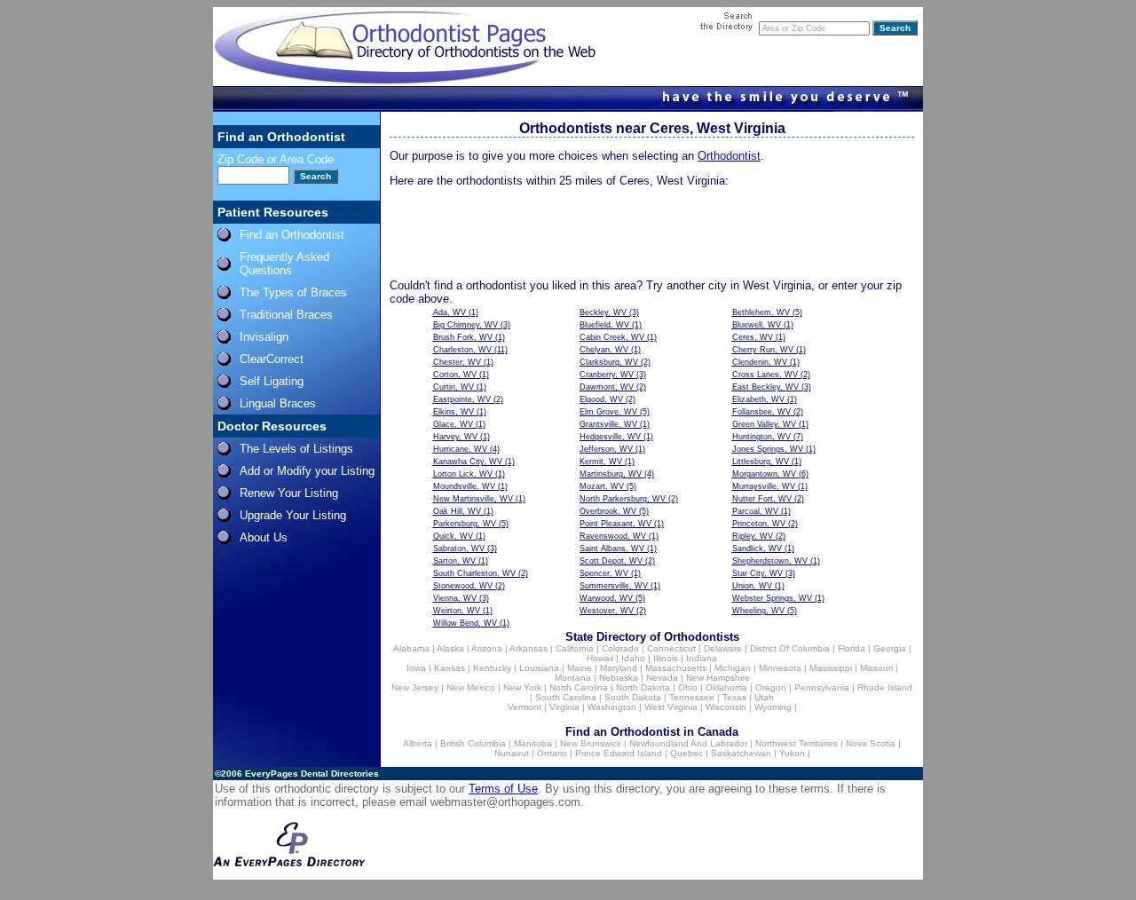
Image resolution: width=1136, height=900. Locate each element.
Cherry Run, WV (762, 349)
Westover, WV (607, 610)
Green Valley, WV (764, 424)
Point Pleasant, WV (615, 523)
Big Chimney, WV (465, 324)
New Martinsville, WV (473, 498)
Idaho (633, 658)
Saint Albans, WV (612, 548)
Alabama (411, 648)
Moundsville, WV (464, 486)
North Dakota (643, 687)
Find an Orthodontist (292, 234)
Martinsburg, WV (611, 474)
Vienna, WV (455, 598)
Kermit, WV (601, 461)
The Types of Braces (293, 292)
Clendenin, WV (759, 362)
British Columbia (473, 743)
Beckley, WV (603, 312)
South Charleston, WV (474, 573)
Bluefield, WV (604, 324)
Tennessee (691, 697)
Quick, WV (453, 536)
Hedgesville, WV (610, 436)
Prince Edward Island (618, 753)
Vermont (524, 707)
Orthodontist (729, 155)
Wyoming (773, 707)
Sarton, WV (454, 561)
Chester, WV (457, 362)
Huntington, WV (761, 436)
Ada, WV (449, 312)
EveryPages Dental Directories (312, 773)
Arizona (486, 648)
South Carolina (565, 697)
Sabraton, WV (459, 548)
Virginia (564, 707)
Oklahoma (726, 687)
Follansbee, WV (761, 411)
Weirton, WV (456, 610)
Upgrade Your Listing (293, 515)
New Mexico (470, 687)
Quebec (686, 753)
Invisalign (264, 336)
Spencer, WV (604, 573)
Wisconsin (726, 707)
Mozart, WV (602, 486)
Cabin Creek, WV (612, 337)
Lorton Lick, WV (463, 474)
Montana (573, 678)
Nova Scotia (870, 743)
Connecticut (671, 648)
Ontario (552, 753)
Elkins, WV (453, 411)
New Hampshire (718, 678)
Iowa (416, 668)
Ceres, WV (752, 337)
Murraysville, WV (763, 486)
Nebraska (618, 678)
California (575, 648)
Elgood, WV (601, 399)
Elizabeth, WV (758, 399)
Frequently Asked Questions (284, 263)
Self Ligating (272, 381)
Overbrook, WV (608, 511)
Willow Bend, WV (465, 623)
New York (522, 687)
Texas (734, 697)
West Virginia (671, 707)
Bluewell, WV (756, 324)
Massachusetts (675, 668)
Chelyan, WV (604, 349)
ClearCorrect (272, 359)
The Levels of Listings (296, 448)
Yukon (792, 753)
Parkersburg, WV (464, 523)
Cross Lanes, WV (765, 374)
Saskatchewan (741, 753)
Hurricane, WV (460, 449)
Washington (612, 707)
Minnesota (780, 668)
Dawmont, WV (607, 387)
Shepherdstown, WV (770, 561)
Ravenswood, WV (613, 536)
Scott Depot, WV (611, 561)
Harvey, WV (455, 436)
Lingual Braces (278, 403)
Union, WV (752, 585)
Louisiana (539, 668)
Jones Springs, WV (767, 449)
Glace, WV (453, 424)
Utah (764, 697)
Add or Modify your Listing (307, 471)
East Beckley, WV (765, 387)
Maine (579, 668)
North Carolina (578, 687)
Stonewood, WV (463, 585)
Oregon (770, 687)
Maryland (618, 668)
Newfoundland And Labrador (688, 743)
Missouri (876, 668)
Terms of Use (503, 788)
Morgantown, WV (764, 474)
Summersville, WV (614, 585)
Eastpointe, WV (462, 399)
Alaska (450, 648)
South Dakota (632, 697)
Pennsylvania (821, 687)
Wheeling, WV (758, 610)
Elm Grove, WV (608, 411)
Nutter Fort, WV (762, 498)
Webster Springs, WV (772, 598)
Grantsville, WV (608, 424)
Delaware (723, 648)
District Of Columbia (790, 648)
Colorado (620, 648)
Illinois (665, 658)
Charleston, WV (462, 349)
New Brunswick (590, 743)
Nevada (662, 678)
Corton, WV (455, 374)
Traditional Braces (286, 314)
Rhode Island (884, 687)
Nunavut (511, 753)
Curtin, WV (453, 387)
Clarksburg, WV (609, 362)
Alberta (417, 743)
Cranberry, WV (607, 374)
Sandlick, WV (757, 548)
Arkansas (528, 648)
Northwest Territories (796, 743)
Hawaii (600, 658)
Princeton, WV (758, 523)
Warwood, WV (606, 598)
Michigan (732, 668)
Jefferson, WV (606, 449)
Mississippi (830, 668)
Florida (851, 648)
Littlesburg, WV (760, 461)
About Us (264, 537)
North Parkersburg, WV (623, 498)
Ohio (688, 687)
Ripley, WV (752, 536)
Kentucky (492, 668)
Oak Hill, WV (457, 511)
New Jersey (414, 687)
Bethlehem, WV (761, 312)
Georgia (889, 648)
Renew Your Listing (289, 493)
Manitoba (533, 743)
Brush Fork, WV (463, 337)
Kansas (449, 668)
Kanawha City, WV (467, 461)
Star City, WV (757, 573)
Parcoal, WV (755, 511)
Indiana (701, 658)
